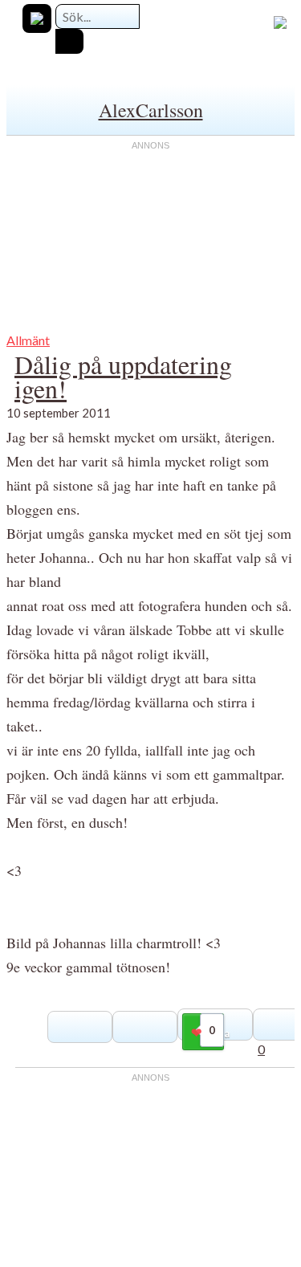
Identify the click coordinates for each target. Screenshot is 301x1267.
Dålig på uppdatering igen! (123, 376)
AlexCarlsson (151, 110)
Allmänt (28, 340)
